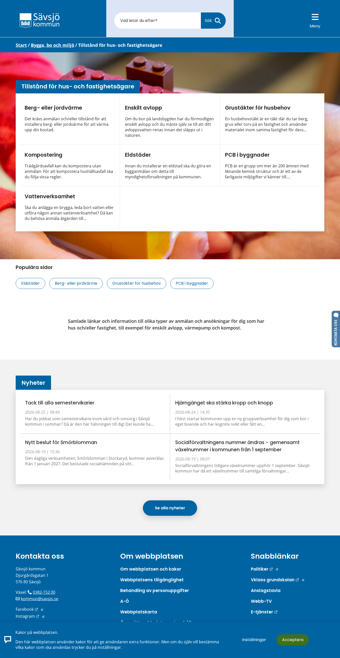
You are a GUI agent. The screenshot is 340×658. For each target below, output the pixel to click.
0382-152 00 (44, 592)
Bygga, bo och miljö (52, 45)
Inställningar (254, 640)
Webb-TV (261, 601)
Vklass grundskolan (277, 580)
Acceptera (292, 640)
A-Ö (124, 601)
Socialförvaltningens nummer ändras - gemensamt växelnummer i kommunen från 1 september (237, 446)
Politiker (264, 569)
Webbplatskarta (138, 612)
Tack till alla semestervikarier (59, 402)
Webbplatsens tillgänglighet (152, 580)
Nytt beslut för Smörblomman (61, 442)
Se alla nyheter (170, 508)
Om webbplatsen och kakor (150, 569)
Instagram (30, 616)
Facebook (29, 609)
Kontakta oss (40, 556)
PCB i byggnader (247, 155)
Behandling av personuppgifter (154, 590)
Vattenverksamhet (50, 196)
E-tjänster (264, 612)
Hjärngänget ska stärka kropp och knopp (224, 402)
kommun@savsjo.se (39, 598)
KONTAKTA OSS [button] (336, 331)
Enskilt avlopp (143, 108)
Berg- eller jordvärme (53, 108)
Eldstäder (138, 155)
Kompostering (43, 155)
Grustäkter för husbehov (257, 108)
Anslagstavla (266, 590)
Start (21, 45)
